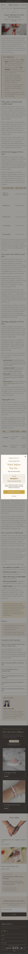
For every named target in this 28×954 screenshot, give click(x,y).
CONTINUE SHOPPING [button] (14, 492)
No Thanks (14, 496)
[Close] (25, 456)
